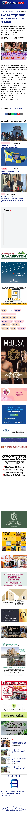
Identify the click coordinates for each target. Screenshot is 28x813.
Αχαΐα (10, 310)
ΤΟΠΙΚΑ (11, 11)
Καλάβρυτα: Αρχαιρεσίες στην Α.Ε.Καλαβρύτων (10, 172)
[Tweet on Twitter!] (9, 114)
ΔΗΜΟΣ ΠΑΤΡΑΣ (7, 321)
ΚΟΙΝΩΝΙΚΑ (16, 325)
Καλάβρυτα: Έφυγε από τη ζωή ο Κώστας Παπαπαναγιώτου (19, 742)
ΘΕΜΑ (3, 194)
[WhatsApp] (12, 114)
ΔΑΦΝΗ (17, 310)
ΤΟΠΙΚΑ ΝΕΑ (18, 11)
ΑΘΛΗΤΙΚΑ (4, 168)
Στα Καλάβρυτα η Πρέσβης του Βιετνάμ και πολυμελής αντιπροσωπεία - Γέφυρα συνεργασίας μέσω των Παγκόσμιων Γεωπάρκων (14, 199)
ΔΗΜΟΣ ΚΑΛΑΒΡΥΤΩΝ (8, 317)
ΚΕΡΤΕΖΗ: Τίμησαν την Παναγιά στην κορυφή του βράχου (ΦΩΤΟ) (12, 146)
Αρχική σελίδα (4, 11)
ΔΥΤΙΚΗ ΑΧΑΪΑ (19, 321)
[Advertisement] (14, 493)
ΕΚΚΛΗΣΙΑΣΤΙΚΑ (5, 143)
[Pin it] (18, 114)
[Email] (21, 114)
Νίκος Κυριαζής (6, 38)
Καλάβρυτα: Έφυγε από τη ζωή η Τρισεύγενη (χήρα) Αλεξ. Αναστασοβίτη (19, 768)
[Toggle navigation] (2, 7)
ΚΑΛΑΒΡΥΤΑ (5, 325)
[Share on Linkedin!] (15, 114)
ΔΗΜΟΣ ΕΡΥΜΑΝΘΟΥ (8, 314)
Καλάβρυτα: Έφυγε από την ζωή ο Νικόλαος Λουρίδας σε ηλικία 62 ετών (19, 751)
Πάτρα (13, 328)
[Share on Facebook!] (6, 114)
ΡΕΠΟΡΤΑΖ (21, 328)
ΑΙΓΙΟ (4, 310)
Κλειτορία (5, 328)
